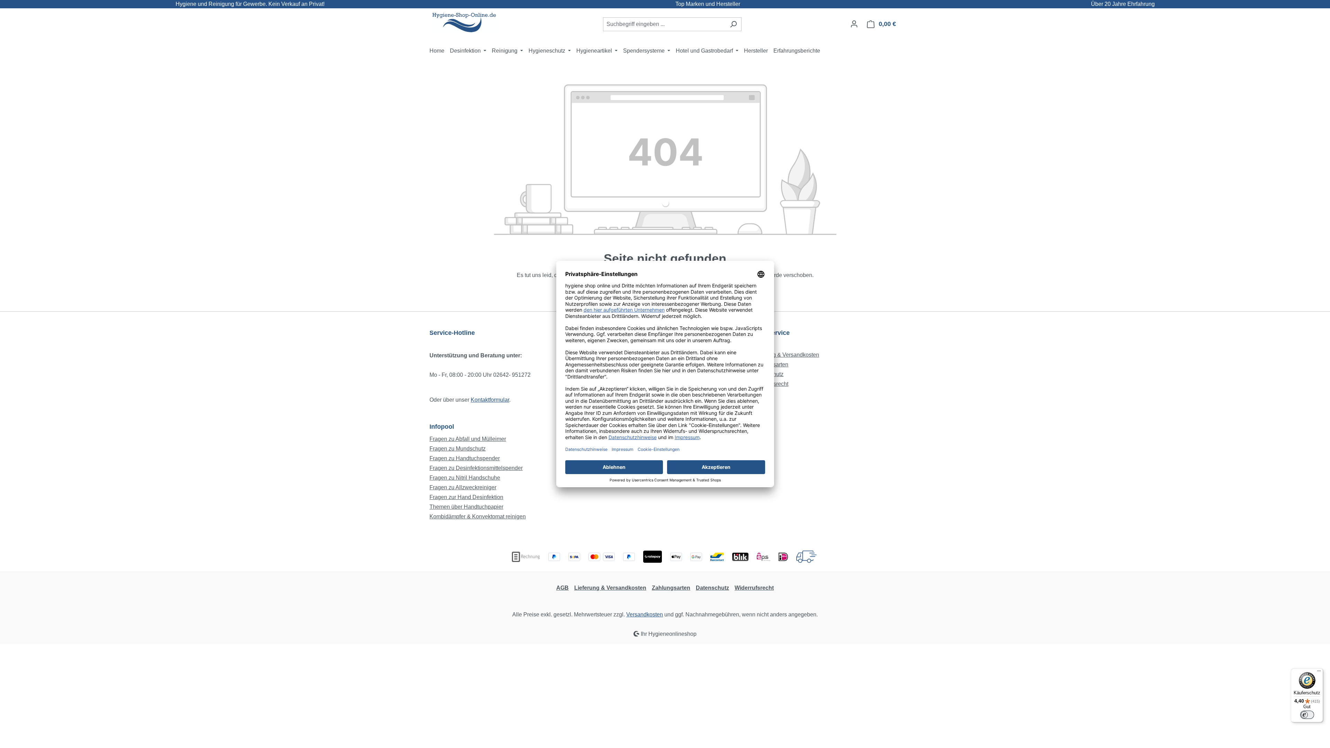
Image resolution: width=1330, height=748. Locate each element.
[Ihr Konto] (854, 24)
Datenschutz (712, 588)
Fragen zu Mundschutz (457, 449)
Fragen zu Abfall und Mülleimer (467, 439)
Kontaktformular (490, 400)
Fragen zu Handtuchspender (464, 458)
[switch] (1307, 715)
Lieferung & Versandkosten (786, 355)
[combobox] (664, 24)
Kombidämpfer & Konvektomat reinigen (477, 516)
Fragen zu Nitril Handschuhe (464, 478)
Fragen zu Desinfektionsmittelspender (476, 468)
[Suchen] (733, 24)
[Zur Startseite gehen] (464, 22)
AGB (562, 588)
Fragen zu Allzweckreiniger (462, 487)
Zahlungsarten (671, 588)
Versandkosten (644, 614)
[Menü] (1319, 672)
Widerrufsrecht (754, 588)
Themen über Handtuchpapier (466, 507)
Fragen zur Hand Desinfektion (466, 497)
